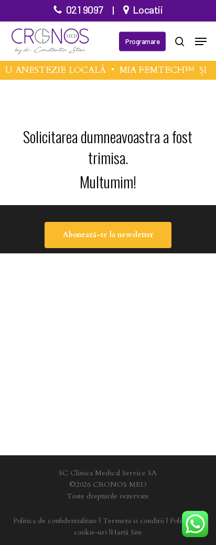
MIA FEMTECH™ (155, 70)
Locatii (148, 9)
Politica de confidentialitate (55, 521)
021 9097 (84, 9)
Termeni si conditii (133, 521)
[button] (201, 41)
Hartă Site (126, 532)
